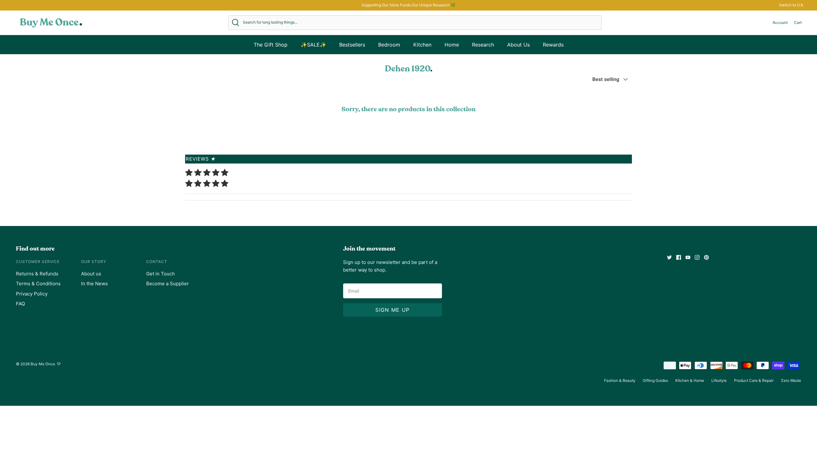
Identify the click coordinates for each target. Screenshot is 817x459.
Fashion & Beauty (619, 380)
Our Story (93, 261)
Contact (156, 261)
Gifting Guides (655, 380)
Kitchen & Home (689, 380)
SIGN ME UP (392, 310)
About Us (518, 44)
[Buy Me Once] (51, 22)
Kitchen (422, 44)
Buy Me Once (43, 363)
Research (483, 44)
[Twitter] (669, 257)
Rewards (553, 44)
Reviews (201, 159)
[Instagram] (697, 257)
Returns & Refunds (37, 274)
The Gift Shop (271, 44)
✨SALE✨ (313, 44)
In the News (94, 283)
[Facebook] (678, 257)
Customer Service (38, 261)
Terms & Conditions (38, 283)
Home (452, 44)
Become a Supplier (167, 283)
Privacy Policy (32, 294)
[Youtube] (688, 257)
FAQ (20, 304)
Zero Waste (791, 380)
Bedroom (389, 44)
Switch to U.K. (791, 5)
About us (91, 274)
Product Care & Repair (754, 380)
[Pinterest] (706, 257)
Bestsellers (352, 44)
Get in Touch (160, 274)
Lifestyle (719, 380)
